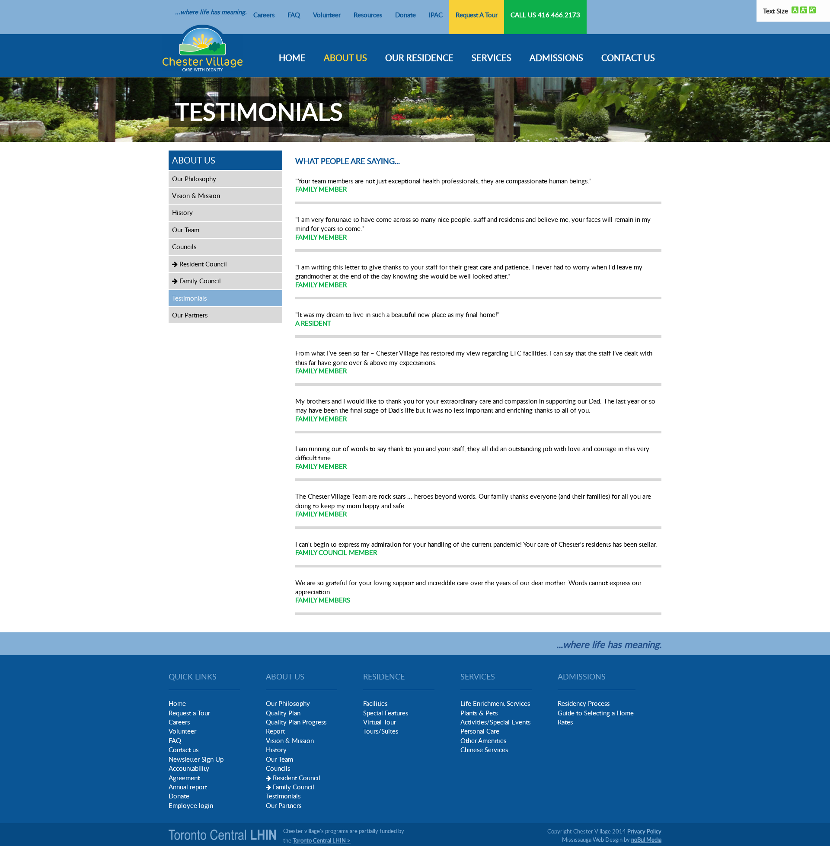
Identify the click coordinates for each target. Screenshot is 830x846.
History (182, 212)
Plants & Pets (479, 712)
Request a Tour (189, 712)
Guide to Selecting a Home (596, 712)
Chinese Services (484, 749)
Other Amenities (483, 740)
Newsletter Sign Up (196, 759)
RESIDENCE (384, 676)
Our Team (185, 229)
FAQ (293, 14)
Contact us (183, 749)
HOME (292, 57)
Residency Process (584, 703)
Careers (264, 14)
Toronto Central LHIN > (322, 840)
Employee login (191, 805)
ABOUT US (345, 57)
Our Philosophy (194, 178)
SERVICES (491, 57)
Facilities (375, 703)
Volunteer (327, 14)
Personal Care (479, 731)
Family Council (199, 280)
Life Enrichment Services (495, 703)
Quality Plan (283, 712)
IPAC (436, 14)
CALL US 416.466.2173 (545, 14)
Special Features (385, 712)
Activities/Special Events (495, 722)
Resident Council (202, 264)
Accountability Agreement (189, 773)
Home (177, 703)
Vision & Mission (196, 195)
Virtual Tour (379, 722)
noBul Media (646, 839)
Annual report (188, 786)
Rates (565, 722)
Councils (184, 246)
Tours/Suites (380, 731)
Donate (405, 14)
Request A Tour (477, 14)
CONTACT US (628, 57)
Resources (368, 14)
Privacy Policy (644, 831)
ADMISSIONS (556, 57)
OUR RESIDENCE (419, 57)
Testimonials (189, 298)
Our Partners (190, 315)
